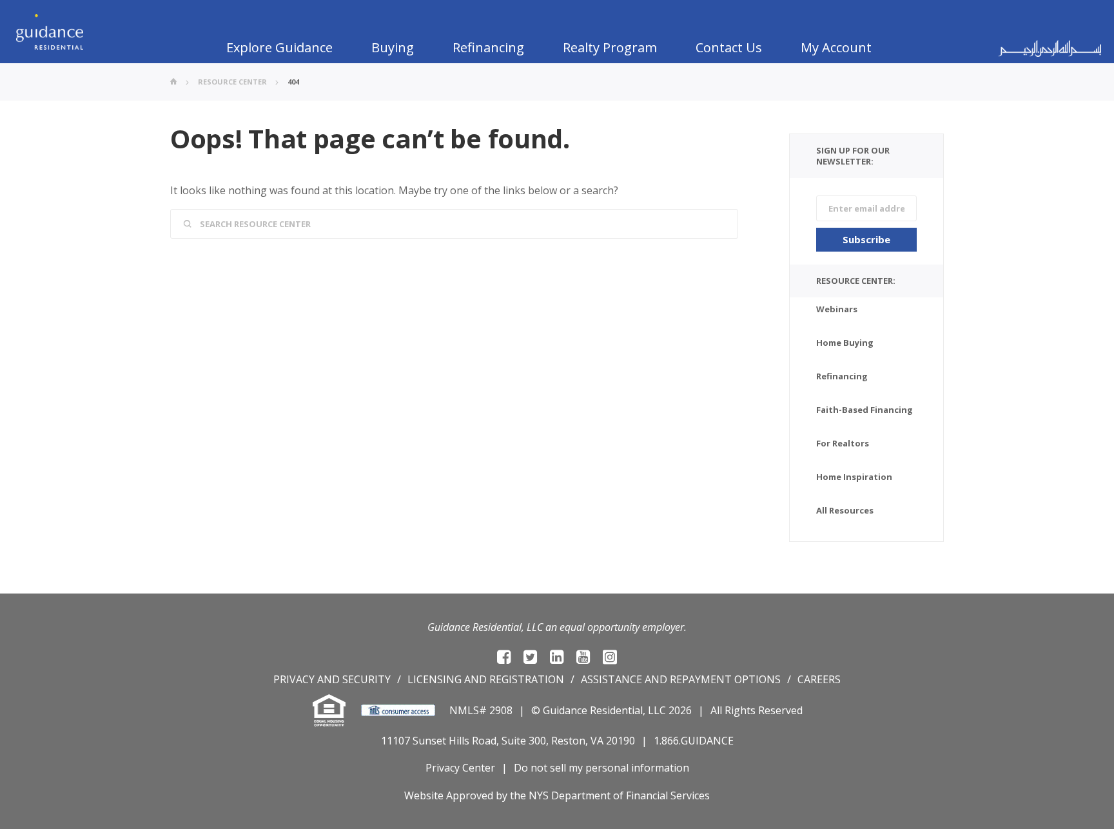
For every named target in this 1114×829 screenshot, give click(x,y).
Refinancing (488, 47)
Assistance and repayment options (681, 679)
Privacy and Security (332, 679)
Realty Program (610, 47)
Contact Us (729, 47)
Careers (819, 679)
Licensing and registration (485, 679)
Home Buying (845, 342)
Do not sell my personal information (601, 768)
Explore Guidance (279, 47)
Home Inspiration (854, 477)
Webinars (836, 309)
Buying (392, 47)
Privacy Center (460, 768)
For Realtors (842, 443)
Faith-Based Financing (864, 409)
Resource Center (232, 81)
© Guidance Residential (587, 710)
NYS (539, 795)
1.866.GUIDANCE (694, 741)
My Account (836, 47)
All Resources (845, 510)
